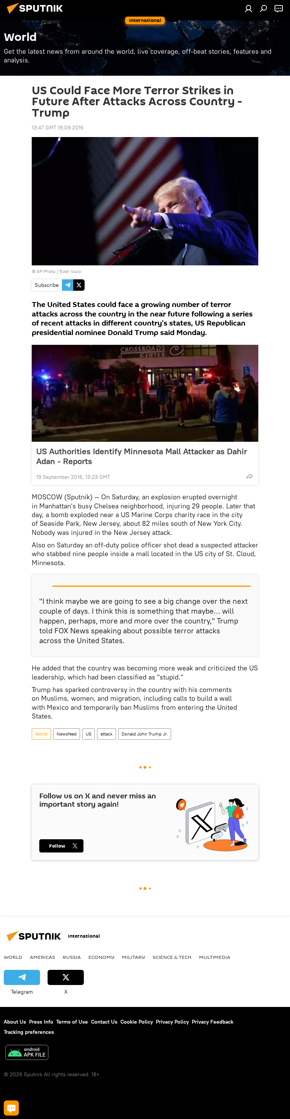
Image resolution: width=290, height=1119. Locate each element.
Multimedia (214, 957)
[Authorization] (248, 8)
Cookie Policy (136, 1021)
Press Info (41, 1021)
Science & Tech (172, 957)
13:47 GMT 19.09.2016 (57, 127)
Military (133, 957)
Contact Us (104, 1021)
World (41, 734)
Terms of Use (72, 1021)
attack (106, 734)
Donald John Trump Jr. (145, 734)
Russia (72, 957)
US (88, 734)
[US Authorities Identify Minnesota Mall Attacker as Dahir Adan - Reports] (145, 393)
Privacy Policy (172, 1021)
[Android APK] (26, 1053)
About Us (15, 1021)
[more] (249, 476)
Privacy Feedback (212, 1021)
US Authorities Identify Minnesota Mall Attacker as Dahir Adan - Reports (141, 456)
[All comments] (11, 1108)
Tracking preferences (29, 1032)
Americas (42, 957)
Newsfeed (67, 734)
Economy (101, 957)
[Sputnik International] (37, 14)
